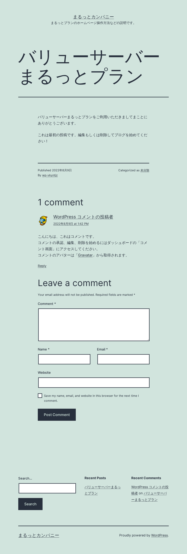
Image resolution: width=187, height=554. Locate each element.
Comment (47, 304)
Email (102, 349)
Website (44, 372)
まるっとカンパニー (93, 16)
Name (43, 349)
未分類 (144, 170)
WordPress (159, 535)
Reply (42, 266)
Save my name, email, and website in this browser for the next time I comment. (91, 398)
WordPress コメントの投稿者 (83, 216)
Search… (25, 478)
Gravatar (85, 255)
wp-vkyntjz (50, 175)
